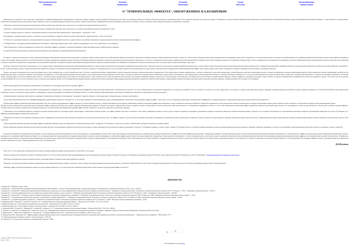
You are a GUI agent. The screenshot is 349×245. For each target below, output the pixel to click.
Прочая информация (306, 2)
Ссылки (240, 2)
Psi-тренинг (183, 2)
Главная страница (306, 4)
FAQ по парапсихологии (48, 2)
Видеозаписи (183, 4)
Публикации (47, 4)
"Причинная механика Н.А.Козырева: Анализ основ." (223, 155)
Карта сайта (240, 4)
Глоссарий (122, 2)
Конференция (122, 4)
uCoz (183, 243)
